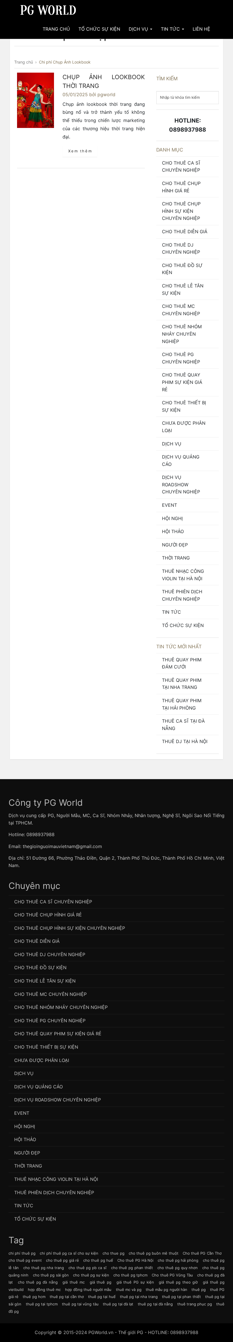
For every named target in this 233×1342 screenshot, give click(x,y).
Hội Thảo (173, 531)
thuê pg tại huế (102, 1296)
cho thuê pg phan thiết (132, 1267)
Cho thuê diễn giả (184, 231)
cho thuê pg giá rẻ (62, 1260)
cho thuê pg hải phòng (178, 1260)
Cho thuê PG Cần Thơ (202, 1253)
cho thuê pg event (25, 1260)
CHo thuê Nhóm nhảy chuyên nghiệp (182, 334)
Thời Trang (176, 558)
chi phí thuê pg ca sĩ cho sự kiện (69, 1253)
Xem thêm (80, 151)
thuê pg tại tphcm (42, 1304)
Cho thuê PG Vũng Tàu (172, 1275)
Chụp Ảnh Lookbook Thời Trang (104, 81)
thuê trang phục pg (194, 1304)
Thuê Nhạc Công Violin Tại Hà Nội (183, 574)
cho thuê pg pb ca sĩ (87, 1267)
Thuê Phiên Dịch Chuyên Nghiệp (182, 595)
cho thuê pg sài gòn (51, 1275)
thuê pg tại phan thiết (181, 1296)
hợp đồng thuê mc (44, 1289)
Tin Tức (171, 29)
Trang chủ (56, 29)
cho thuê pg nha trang (43, 1267)
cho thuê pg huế (98, 1260)
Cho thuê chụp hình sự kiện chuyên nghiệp (181, 211)
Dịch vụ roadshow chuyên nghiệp (181, 484)
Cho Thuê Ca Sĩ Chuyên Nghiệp (181, 166)
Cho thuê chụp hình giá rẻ (181, 186)
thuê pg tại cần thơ (67, 1296)
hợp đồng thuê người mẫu (88, 1289)
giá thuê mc (74, 1282)
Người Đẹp (175, 545)
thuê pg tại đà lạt (118, 1304)
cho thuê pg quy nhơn (177, 1267)
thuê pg (198, 1289)
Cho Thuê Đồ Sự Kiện (182, 268)
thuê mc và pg (129, 1289)
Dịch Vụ (139, 29)
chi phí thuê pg (22, 1253)
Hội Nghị (172, 518)
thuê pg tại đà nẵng (155, 1304)
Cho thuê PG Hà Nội (135, 1260)
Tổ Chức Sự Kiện (99, 29)
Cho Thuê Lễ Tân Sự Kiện (182, 289)
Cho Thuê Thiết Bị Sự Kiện (184, 406)
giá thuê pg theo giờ (178, 1282)
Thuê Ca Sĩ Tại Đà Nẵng (183, 724)
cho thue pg (113, 1253)
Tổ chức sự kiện (183, 625)
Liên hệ (201, 29)
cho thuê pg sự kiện (91, 1275)
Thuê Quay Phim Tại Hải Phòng (181, 704)
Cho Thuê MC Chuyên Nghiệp (181, 309)
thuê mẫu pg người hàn (166, 1289)
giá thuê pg (100, 1282)
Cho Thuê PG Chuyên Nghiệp (181, 358)
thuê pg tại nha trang (139, 1296)
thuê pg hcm (34, 1296)
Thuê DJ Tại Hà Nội (184, 741)
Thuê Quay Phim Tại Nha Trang (181, 683)
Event (169, 505)
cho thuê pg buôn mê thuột (153, 1253)
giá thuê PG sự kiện (135, 1282)
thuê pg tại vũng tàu (80, 1304)
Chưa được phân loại (183, 426)
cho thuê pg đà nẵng (38, 1282)
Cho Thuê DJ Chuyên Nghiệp (181, 248)
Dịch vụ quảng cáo (180, 460)
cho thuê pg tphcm (130, 1275)
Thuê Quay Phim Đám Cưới (181, 663)
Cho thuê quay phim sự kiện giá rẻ (182, 382)
